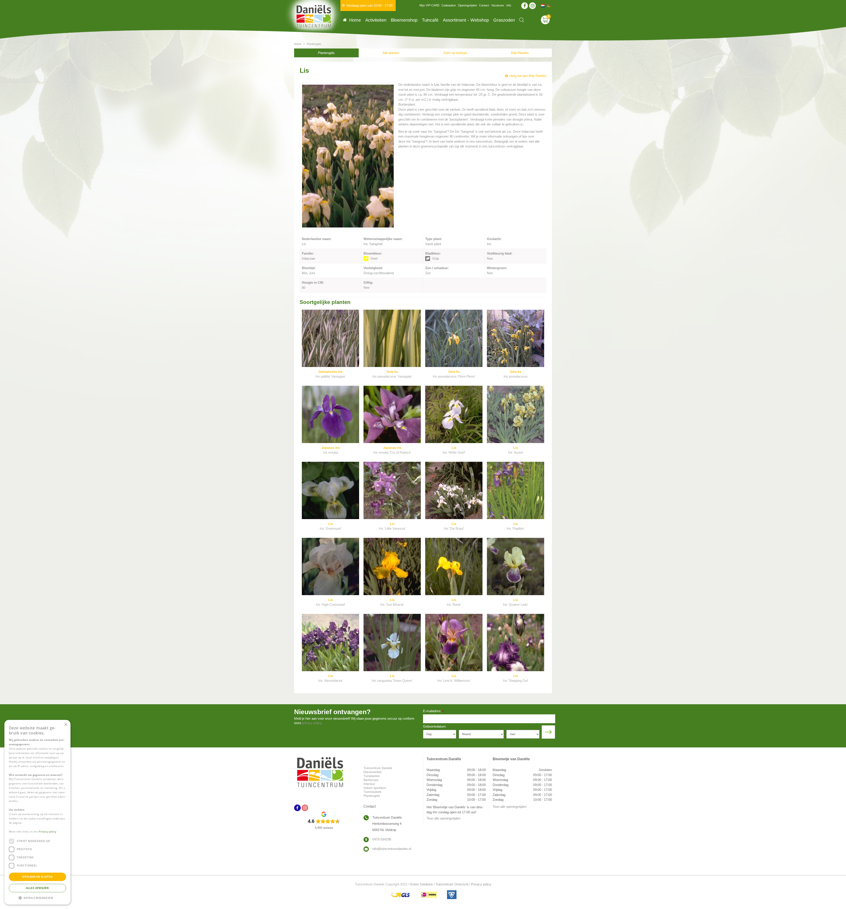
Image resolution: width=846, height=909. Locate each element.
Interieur (369, 784)
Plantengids (326, 53)
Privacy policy (481, 884)
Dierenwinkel (372, 772)
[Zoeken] (521, 20)
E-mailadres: (433, 711)
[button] (37, 897)
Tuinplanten (372, 776)
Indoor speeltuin (375, 788)
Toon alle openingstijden (443, 818)
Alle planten (390, 53)
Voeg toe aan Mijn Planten (527, 76)
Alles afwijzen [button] (37, 888)
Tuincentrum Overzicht (452, 884)
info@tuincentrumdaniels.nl (391, 849)
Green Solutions (421, 884)
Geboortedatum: (434, 726)
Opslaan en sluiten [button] (37, 877)
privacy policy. (312, 723)
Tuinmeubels (372, 792)
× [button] (65, 724)
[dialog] (37, 812)
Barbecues (371, 780)
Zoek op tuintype (455, 53)
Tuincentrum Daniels (378, 768)
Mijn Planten (520, 53)
